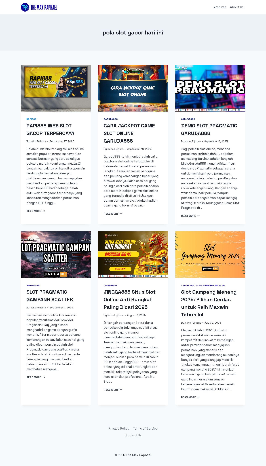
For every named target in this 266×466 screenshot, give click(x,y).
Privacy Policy (118, 428)
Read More (35, 211)
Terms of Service (145, 428)
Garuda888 (111, 119)
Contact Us (133, 435)
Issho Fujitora (38, 141)
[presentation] (56, 88)
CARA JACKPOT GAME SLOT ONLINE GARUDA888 (129, 133)
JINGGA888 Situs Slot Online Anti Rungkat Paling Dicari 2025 (130, 299)
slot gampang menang (210, 285)
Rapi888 (31, 119)
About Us (237, 7)
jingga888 (32, 285)
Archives (220, 7)
